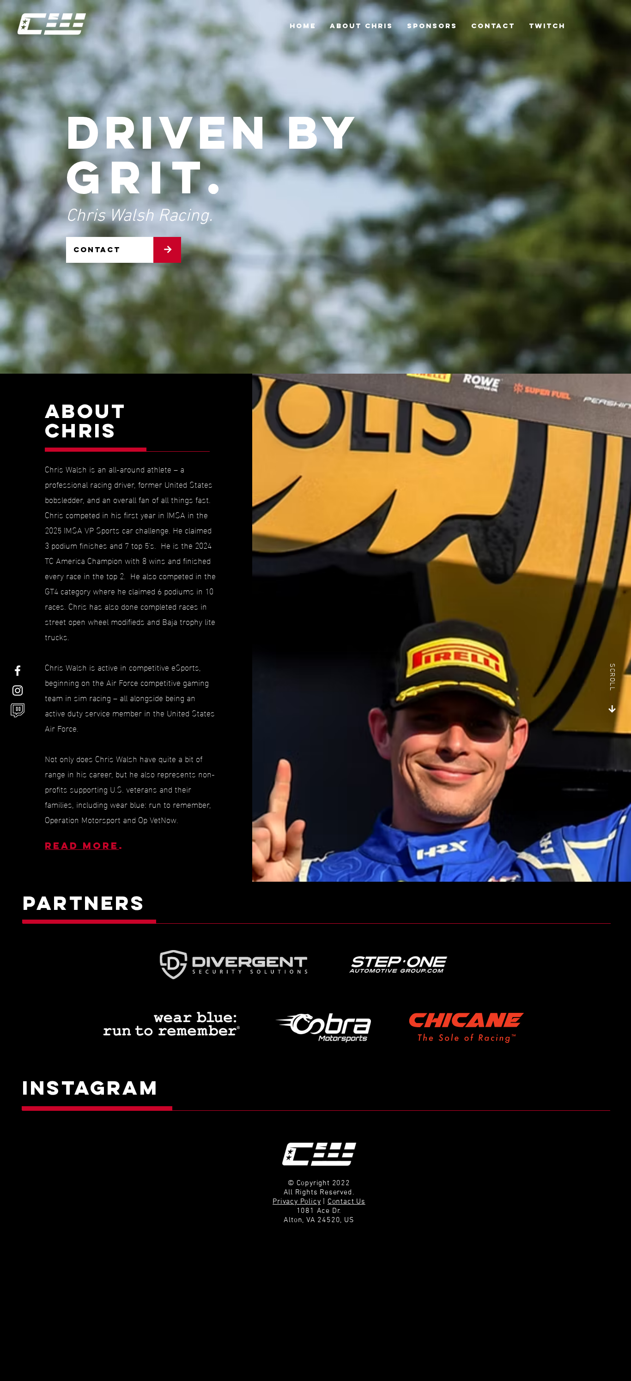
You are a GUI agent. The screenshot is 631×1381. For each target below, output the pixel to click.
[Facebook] (17, 671)
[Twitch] (17, 710)
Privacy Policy (297, 1201)
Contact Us (346, 1201)
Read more (82, 845)
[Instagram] (17, 690)
